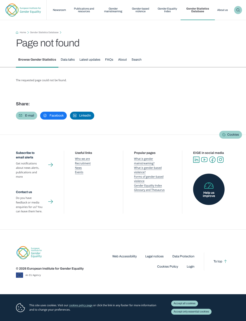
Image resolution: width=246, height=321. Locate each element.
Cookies (233, 134)
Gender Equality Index (167, 10)
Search (238, 10)
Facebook (212, 160)
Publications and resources (84, 10)
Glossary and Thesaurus (149, 190)
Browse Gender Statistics (37, 59)
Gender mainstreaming (113, 10)
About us (222, 10)
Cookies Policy (167, 266)
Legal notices (154, 256)
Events (79, 172)
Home (23, 32)
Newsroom (59, 10)
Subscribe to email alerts (25, 155)
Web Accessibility (124, 256)
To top (218, 261)
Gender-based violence (140, 10)
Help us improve (209, 194)
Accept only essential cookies (191, 311)
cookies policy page (81, 305)
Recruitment (83, 163)
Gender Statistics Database (197, 10)
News (78, 168)
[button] (26, 116)
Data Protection (183, 256)
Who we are (82, 159)
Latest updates (89, 59)
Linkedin (196, 160)
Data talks (68, 59)
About (122, 59)
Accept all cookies (184, 303)
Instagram (220, 160)
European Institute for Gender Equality (23, 10)
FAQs (109, 59)
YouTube (204, 160)
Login (190, 266)
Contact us (24, 192)
